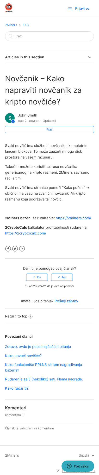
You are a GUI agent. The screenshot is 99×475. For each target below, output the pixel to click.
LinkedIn (22, 249)
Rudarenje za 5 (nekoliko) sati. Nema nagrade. (44, 379)
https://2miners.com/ (73, 218)
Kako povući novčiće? (23, 355)
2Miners (11, 25)
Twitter (15, 249)
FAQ (26, 25)
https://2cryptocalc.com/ (25, 233)
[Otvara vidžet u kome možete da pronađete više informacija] (77, 467)
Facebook (8, 249)
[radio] (37, 277)
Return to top (16, 316)
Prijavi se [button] (82, 8)
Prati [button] (49, 129)
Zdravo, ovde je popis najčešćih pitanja (38, 346)
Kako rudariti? (17, 388)
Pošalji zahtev (66, 301)
